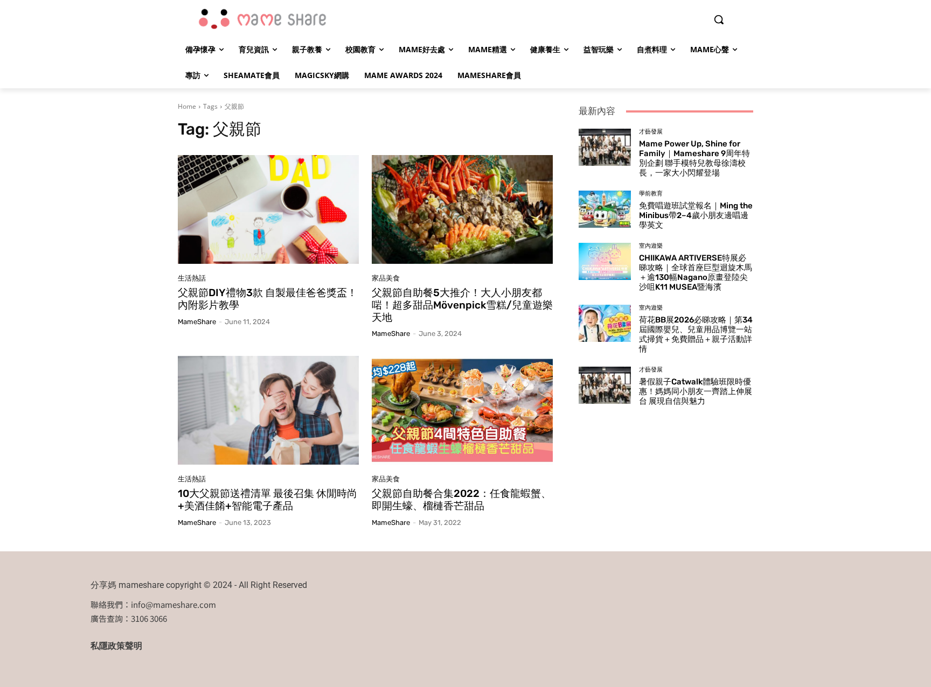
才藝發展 (651, 132)
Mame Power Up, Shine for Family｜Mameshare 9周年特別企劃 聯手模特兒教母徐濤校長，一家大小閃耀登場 (694, 158)
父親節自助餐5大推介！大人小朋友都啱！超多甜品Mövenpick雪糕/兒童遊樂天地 (462, 305)
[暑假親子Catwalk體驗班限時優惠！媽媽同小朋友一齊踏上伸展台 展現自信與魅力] (605, 385)
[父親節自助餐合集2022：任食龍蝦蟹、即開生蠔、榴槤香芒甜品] (462, 410)
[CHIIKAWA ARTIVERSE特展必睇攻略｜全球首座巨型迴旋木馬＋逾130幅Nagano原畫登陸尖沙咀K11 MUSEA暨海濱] (605, 261)
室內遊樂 (651, 246)
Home (187, 106)
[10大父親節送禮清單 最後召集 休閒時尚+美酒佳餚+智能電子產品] (268, 410)
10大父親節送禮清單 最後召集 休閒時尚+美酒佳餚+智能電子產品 (267, 499)
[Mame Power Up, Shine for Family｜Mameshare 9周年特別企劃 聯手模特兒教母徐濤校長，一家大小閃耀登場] (605, 147)
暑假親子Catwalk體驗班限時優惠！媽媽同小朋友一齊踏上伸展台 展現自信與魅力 (695, 391)
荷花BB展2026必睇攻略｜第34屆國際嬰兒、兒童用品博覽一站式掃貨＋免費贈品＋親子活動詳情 (696, 334)
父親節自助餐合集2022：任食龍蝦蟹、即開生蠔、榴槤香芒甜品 (461, 499)
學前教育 (651, 194)
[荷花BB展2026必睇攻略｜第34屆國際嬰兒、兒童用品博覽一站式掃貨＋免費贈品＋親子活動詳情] (605, 323)
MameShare (197, 322)
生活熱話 (192, 278)
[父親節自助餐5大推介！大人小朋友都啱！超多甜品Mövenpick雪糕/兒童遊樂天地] (462, 209)
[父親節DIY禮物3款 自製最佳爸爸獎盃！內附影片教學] (268, 209)
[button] (719, 19)
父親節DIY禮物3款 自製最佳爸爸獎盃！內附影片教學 (267, 298)
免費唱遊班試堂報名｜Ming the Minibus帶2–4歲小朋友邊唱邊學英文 (696, 215)
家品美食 (386, 278)
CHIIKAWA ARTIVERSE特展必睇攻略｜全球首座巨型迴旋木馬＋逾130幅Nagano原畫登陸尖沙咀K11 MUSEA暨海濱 (695, 272)
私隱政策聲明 (116, 646)
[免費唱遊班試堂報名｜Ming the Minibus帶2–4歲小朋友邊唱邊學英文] (605, 209)
